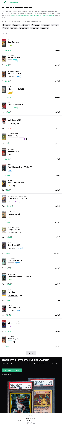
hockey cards (41, 15)
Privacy (37, 420)
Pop (2, 49)
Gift (33, 420)
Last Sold (58, 49)
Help (24, 420)
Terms (42, 420)
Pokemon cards (49, 15)
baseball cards (15, 15)
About (19, 420)
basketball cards (23, 15)
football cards (33, 15)
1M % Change (8, 49)
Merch (28, 420)
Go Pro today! (14, 2)
